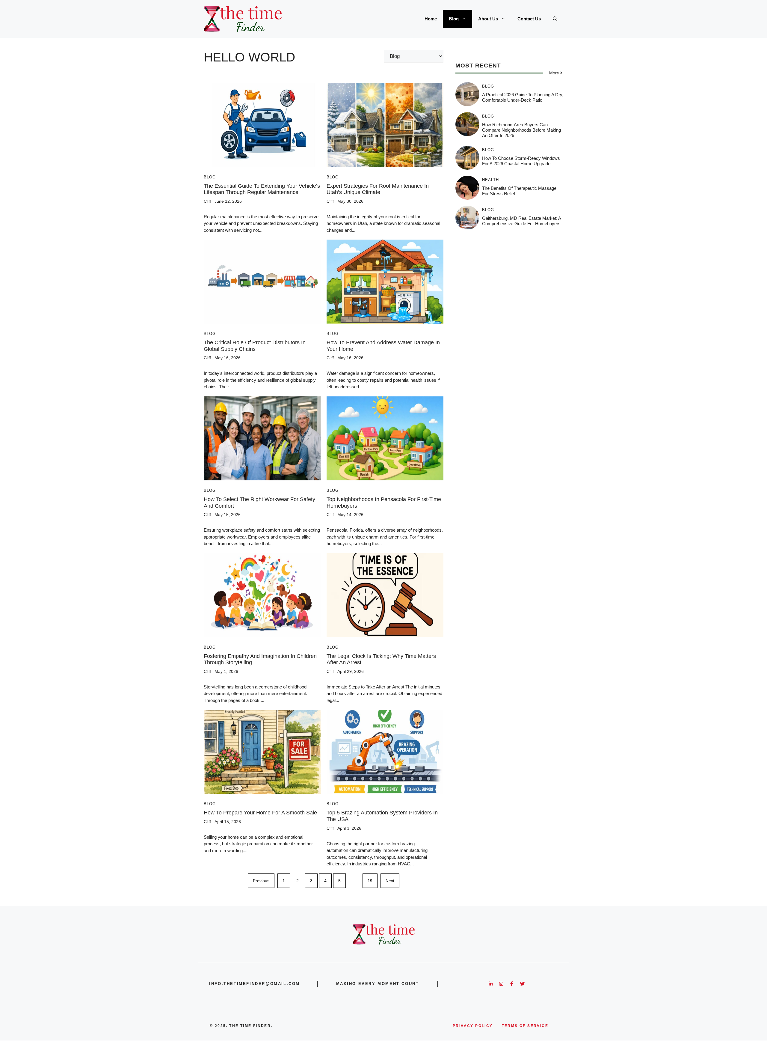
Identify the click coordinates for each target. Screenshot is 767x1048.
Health (490, 180)
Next (390, 880)
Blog (454, 18)
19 (370, 880)
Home (431, 18)
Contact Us (529, 18)
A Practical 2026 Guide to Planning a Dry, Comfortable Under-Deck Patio (522, 97)
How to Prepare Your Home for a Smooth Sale (260, 813)
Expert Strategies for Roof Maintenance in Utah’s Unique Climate (378, 189)
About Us (488, 18)
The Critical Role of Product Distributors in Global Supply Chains (255, 345)
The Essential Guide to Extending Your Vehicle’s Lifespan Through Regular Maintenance (262, 189)
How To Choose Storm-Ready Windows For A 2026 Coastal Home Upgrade (521, 161)
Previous (261, 880)
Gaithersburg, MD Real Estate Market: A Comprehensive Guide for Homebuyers (521, 221)
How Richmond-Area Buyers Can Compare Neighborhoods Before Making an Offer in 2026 (521, 130)
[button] (555, 19)
